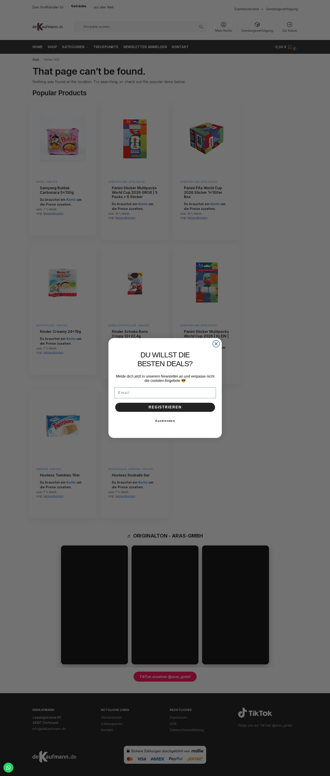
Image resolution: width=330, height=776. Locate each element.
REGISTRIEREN (165, 407)
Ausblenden (165, 420)
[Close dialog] (216, 343)
